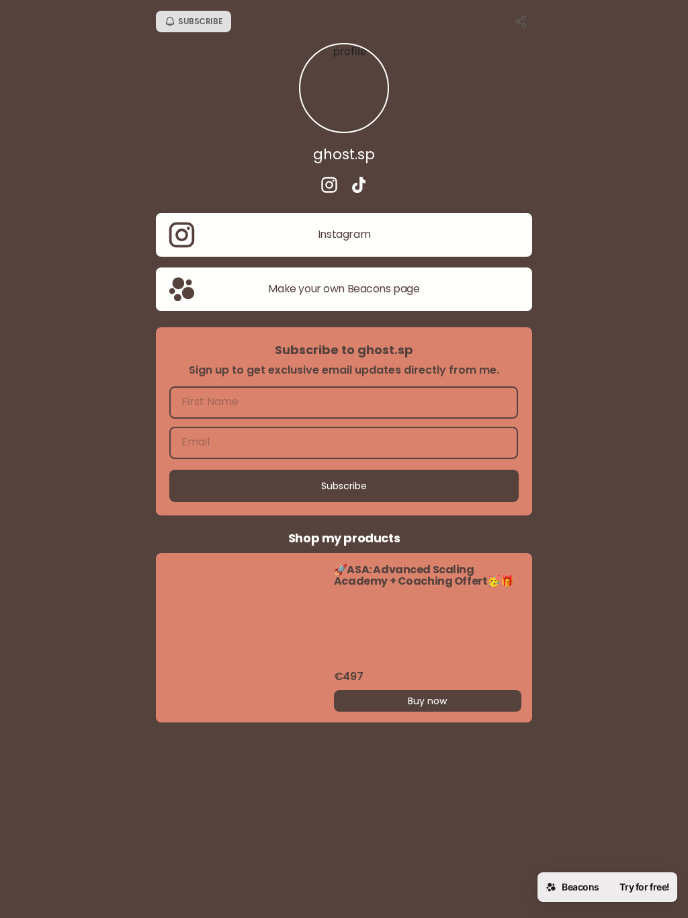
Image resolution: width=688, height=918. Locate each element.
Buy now (427, 701)
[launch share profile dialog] (521, 21)
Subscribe (344, 486)
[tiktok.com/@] (359, 186)
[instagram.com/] (329, 186)
